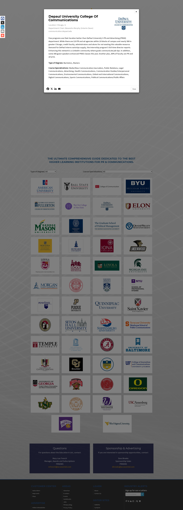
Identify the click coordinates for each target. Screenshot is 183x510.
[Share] (2, 35)
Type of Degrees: (56, 63)
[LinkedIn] (2, 27)
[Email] (2, 31)
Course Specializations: (59, 68)
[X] (2, 23)
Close (134, 89)
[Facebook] (2, 18)
